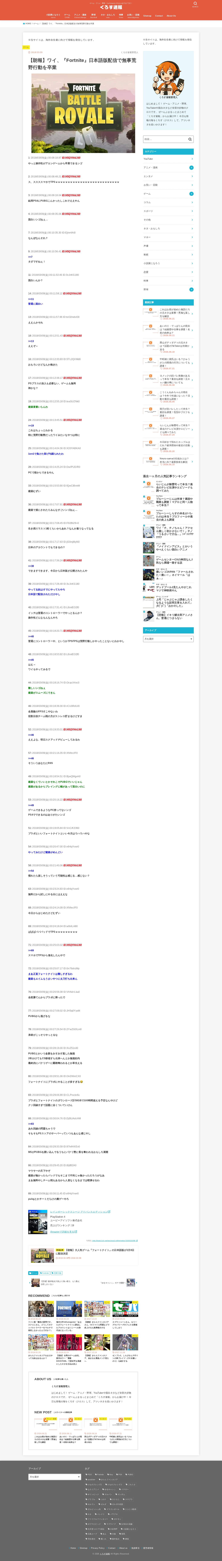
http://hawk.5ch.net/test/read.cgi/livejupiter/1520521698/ (114, 1241)
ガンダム (121, 1494)
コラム (147, 202)
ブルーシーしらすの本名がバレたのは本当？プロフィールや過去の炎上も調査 (174, 516)
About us (123, 1548)
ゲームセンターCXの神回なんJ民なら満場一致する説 (174, 561)
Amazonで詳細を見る (62, 1231)
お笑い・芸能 (151, 185)
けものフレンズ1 (95, 1485)
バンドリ (101, 1514)
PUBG (130, 1475)
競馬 (123, 1534)
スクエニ (115, 1499)
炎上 (104, 1534)
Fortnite (45, 1273)
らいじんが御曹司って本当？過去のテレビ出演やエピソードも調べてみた (174, 487)
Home (73, 1548)
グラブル (91, 1499)
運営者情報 (148, 1548)
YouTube (148, 159)
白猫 (114, 1534)
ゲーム (36, 24)
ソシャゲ (165, 596)
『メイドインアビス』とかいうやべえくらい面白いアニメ (174, 548)
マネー (147, 237)
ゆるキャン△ (110, 1489)
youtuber (91, 1480)
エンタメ (148, 176)
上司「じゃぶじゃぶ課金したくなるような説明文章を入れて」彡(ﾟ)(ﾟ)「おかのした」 (174, 602)
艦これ (103, 1539)
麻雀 (127, 1539)
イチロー (125, 1489)
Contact (159, 16)
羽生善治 (91, 1539)
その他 (147, 220)
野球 (146, 289)
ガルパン (108, 1494)
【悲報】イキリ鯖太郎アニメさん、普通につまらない (174, 616)
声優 (146, 246)
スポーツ (148, 211)
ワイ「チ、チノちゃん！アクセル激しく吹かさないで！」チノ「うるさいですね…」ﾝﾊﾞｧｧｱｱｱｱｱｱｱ (175, 532)
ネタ (90, 1514)
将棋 (146, 254)
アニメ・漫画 (151, 167)
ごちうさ (131, 1485)
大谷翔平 (113, 1529)
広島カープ (92, 1534)
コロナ (103, 1499)
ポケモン (117, 1519)
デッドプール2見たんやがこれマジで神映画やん (174, 589)
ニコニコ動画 (130, 1509)
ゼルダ (103, 1504)
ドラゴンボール (112, 1509)
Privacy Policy (98, 1548)
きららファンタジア (109, 1480)
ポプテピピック (94, 1524)
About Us (171, 16)
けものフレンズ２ (115, 1485)
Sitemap (147, 16)
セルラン (91, 1504)
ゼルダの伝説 (117, 1504)
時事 (146, 281)
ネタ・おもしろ (152, 228)
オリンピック (93, 1494)
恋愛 (146, 272)
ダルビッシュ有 (94, 1509)
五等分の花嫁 (126, 1524)
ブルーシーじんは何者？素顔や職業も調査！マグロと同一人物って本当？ (174, 502)
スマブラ (129, 1499)
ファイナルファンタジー (98, 1519)
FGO (90, 1475)
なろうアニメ (93, 1489)
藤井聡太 (115, 1539)
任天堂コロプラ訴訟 (96, 1529)
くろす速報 (105, 1554)
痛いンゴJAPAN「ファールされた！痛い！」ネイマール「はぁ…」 (175, 575)
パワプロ (114, 1514)
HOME (28, 24)
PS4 (120, 1475)
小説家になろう (152, 263)
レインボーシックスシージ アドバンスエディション (79, 1211)
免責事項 (135, 1548)
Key (111, 1475)
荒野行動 (57, 1273)
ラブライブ (111, 1524)
